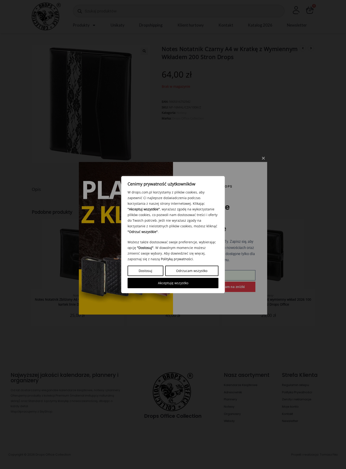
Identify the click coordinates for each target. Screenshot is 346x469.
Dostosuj (145, 270)
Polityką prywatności (177, 259)
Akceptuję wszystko (173, 283)
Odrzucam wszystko (191, 270)
